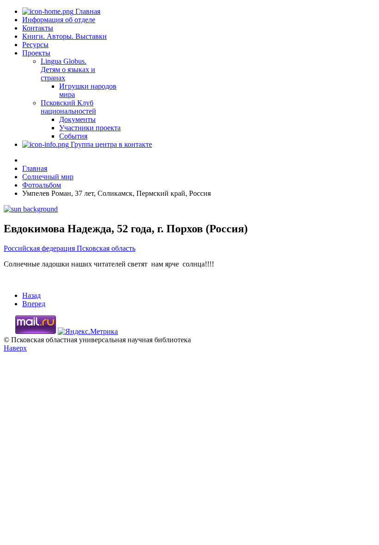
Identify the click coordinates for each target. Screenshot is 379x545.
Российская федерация (40, 248)
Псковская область (106, 248)
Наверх (15, 348)
